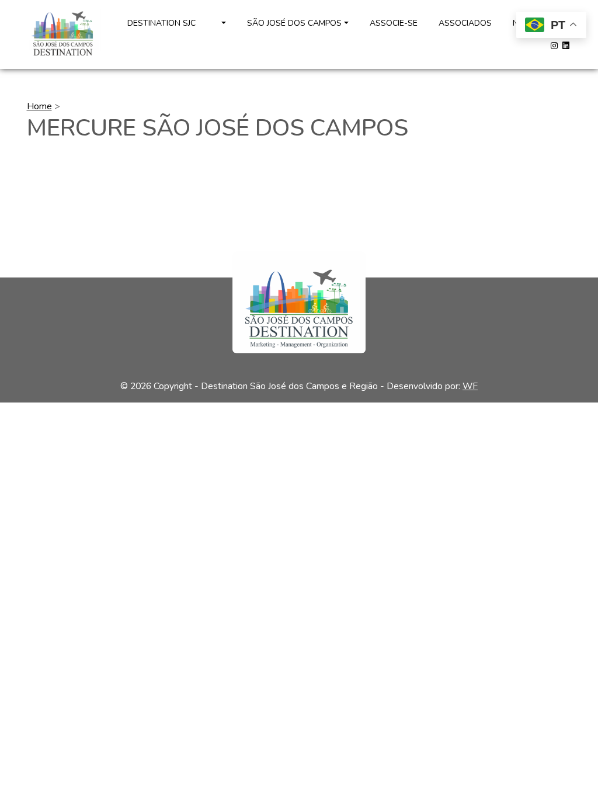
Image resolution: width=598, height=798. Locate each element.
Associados (465, 23)
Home (39, 106)
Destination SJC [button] (173, 23)
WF (470, 386)
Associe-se (394, 23)
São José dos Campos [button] (294, 23)
